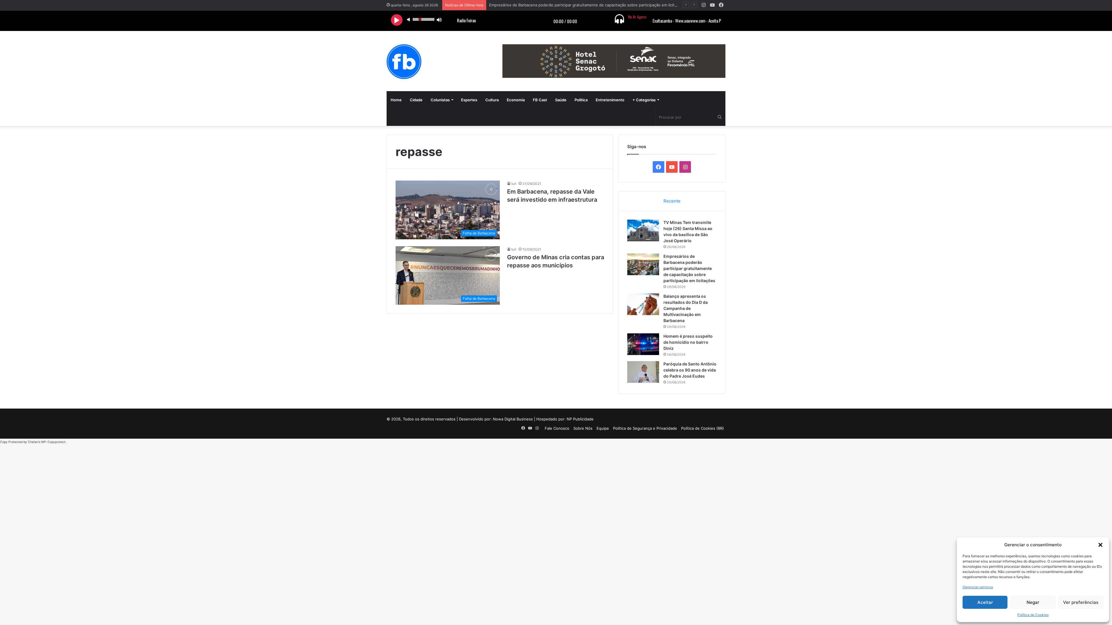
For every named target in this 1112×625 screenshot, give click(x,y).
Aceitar (985, 602)
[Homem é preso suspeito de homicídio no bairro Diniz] (643, 344)
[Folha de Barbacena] (404, 61)
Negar (1033, 602)
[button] (1100, 545)
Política (581, 100)
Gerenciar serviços (978, 587)
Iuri (513, 183)
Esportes (469, 100)
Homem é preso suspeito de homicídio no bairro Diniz (688, 342)
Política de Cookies (1033, 615)
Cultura (492, 100)
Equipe (603, 428)
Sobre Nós (582, 428)
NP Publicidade (580, 419)
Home (396, 100)
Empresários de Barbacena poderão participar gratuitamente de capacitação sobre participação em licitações (587, 5)
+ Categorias (644, 100)
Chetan (33, 442)
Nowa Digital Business (513, 419)
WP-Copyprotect (53, 442)
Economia (516, 100)
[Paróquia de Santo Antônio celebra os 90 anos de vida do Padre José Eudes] (643, 372)
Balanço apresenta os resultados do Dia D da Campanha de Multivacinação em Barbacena (685, 308)
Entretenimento (610, 100)
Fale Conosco (557, 428)
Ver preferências (1080, 602)
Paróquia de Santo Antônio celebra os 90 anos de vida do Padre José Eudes (689, 369)
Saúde (560, 100)
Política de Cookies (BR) (702, 428)
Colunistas (440, 100)
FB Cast (540, 100)
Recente (672, 201)
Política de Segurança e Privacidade (645, 428)
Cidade (416, 100)
